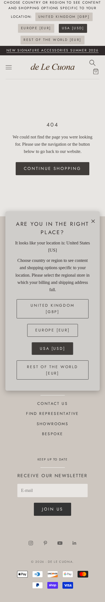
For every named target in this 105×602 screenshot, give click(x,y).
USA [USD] (73, 28)
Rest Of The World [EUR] (52, 39)
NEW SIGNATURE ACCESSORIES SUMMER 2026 (52, 50)
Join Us (52, 509)
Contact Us (52, 403)
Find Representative (52, 413)
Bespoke (52, 434)
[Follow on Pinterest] (45, 543)
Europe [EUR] (36, 28)
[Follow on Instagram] (31, 543)
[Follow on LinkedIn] (74, 543)
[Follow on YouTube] (60, 543)
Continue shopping (52, 168)
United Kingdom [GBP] (64, 16)
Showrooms (53, 424)
